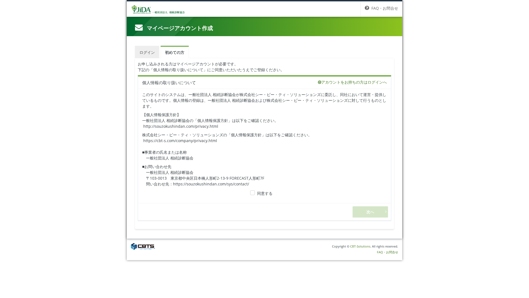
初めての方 (174, 52)
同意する (264, 193)
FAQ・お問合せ (387, 252)
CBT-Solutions (360, 246)
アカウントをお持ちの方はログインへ (354, 82)
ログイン (147, 52)
